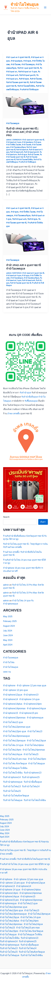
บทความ (7, 672)
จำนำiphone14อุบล (36, 708)
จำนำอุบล (27, 61)
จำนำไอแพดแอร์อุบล (18, 147)
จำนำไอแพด (15, 64)
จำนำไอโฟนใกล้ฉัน (13, 772)
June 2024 (8, 635)
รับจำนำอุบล (24, 79)
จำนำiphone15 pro (28, 713)
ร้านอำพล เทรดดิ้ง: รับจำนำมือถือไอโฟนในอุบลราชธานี (25, 859)
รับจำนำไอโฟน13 (12, 786)
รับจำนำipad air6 (16, 152)
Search (6, 517)
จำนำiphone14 (10, 699)
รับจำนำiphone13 (32, 772)
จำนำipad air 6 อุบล (13, 142)
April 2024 (7, 645)
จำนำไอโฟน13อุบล (36, 740)
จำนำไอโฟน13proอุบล (14, 740)
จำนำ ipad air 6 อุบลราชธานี (18, 57)
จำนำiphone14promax (14, 708)
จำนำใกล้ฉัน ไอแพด (13, 145)
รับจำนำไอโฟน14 (31, 786)
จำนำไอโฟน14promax (34, 750)
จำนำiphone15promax (14, 717)
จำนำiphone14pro (33, 704)
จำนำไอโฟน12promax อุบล (16, 727)
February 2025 (10, 621)
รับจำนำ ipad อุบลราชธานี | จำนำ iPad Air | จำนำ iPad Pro (22, 132)
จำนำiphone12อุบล (12, 694)
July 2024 (7, 631)
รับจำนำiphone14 (12, 777)
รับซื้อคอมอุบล (31, 401)
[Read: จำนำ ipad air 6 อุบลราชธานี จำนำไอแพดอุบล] (25, 242)
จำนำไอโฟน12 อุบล (13, 722)
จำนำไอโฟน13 (34, 731)
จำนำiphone (9, 685)
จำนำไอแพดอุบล (28, 64)
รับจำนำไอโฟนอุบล (12, 800)
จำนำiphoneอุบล (35, 717)
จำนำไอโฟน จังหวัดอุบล (15, 763)
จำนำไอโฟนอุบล (25, 4)
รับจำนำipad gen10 (27, 75)
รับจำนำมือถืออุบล (29, 397)
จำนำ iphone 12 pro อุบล (15, 690)
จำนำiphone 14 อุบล (29, 699)
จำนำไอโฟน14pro (12, 750)
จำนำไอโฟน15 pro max (15, 759)
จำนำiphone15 (10, 713)
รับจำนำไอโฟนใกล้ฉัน (35, 800)
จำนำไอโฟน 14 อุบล (13, 745)
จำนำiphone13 (31, 694)
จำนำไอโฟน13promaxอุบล (16, 736)
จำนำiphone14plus (12, 704)
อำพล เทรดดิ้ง (13, 413)
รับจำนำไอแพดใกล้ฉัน (26, 86)
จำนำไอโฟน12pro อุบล (14, 731)
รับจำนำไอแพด (36, 79)
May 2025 (7, 616)
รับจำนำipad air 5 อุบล (27, 72)
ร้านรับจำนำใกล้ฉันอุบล (29, 89)
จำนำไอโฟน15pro (37, 759)
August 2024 (9, 626)
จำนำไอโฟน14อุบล (12, 754)
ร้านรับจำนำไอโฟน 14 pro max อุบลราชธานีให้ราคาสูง (25, 864)
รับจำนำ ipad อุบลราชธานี (28, 68)
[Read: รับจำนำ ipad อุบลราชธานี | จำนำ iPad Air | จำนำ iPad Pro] (25, 105)
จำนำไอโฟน (8, 662)
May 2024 (7, 640)
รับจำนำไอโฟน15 (12, 791)
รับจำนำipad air (22, 150)
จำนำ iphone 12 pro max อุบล (31, 685)
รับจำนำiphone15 (31, 777)
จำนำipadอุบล (16, 61)
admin (6, 585)
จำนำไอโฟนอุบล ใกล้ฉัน (15, 768)
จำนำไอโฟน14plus (34, 745)
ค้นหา (43, 522)
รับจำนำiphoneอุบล (12, 782)
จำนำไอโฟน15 (31, 754)
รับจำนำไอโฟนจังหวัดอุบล (16, 795)
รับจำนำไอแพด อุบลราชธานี (17, 82)
